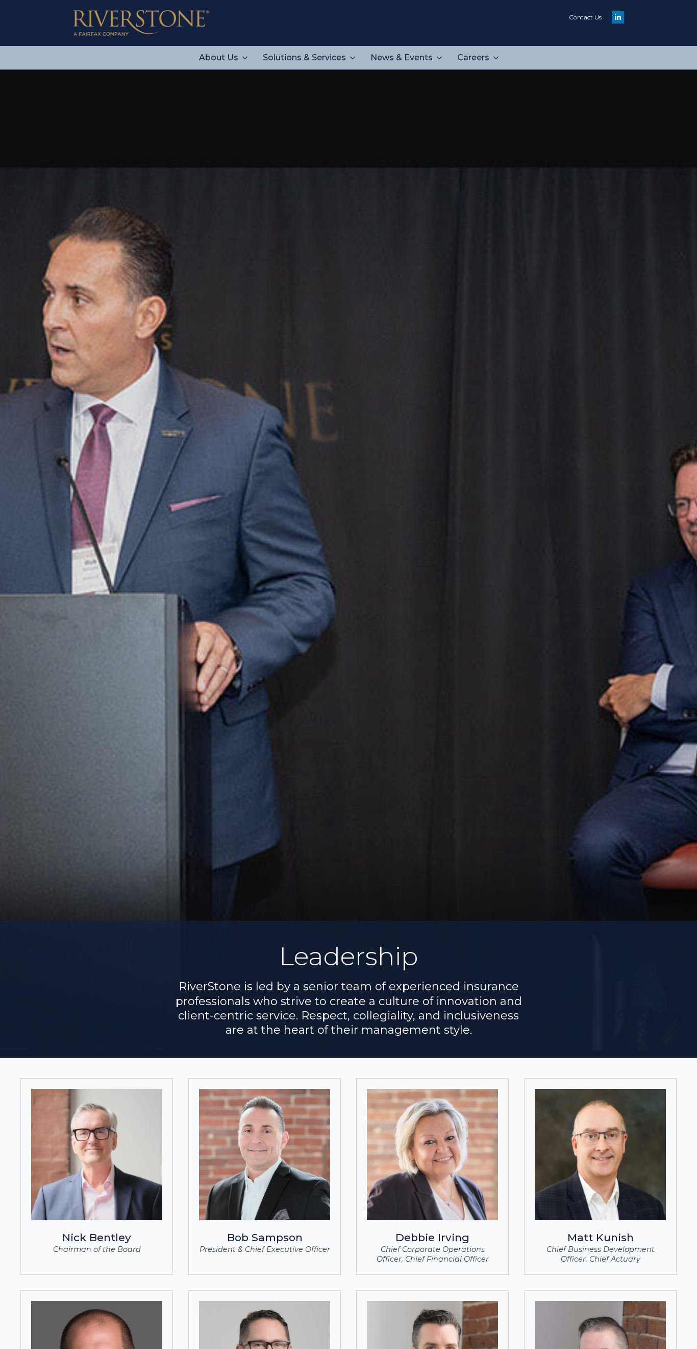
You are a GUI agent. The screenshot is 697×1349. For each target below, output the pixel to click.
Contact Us (585, 17)
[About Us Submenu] (246, 57)
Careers (473, 57)
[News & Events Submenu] (441, 57)
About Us (218, 57)
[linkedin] (618, 17)
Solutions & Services (304, 57)
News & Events (401, 57)
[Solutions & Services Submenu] (354, 57)
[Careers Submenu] (497, 57)
